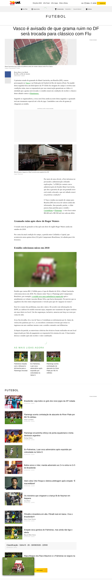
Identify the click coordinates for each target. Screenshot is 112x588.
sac (82, 3)
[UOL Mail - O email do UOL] (87, 3)
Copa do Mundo (77, 9)
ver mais (39, 570)
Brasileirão (68, 9)
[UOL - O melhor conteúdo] (15, 3)
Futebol (56, 16)
